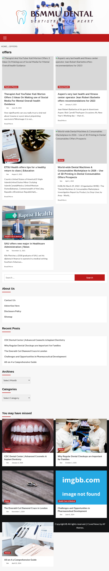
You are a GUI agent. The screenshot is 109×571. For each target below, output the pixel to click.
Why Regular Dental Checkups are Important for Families (32, 345)
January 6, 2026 (17, 463)
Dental (61, 160)
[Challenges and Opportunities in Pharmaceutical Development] (81, 488)
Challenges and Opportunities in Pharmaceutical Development (35, 356)
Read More (8, 124)
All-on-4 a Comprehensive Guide (20, 362)
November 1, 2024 (18, 511)
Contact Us (9, 300)
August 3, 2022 (17, 174)
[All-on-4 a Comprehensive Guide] (28, 539)
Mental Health (64, 87)
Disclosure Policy (12, 311)
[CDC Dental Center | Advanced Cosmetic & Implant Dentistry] (28, 436)
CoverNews (93, 524)
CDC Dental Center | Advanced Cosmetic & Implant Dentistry (34, 340)
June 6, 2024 (69, 514)
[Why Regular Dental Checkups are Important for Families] (81, 436)
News (7, 501)
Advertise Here (12, 305)
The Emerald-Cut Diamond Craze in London (25, 351)
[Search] (103, 37)
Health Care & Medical (13, 236)
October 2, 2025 (70, 463)
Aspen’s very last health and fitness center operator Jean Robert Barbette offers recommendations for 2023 (79, 97)
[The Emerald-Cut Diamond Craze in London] (28, 488)
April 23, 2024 (16, 563)
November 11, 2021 (18, 250)
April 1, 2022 (69, 181)
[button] (5, 37)
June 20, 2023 (17, 108)
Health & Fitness (11, 87)
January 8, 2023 (70, 104)
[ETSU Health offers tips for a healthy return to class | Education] (28, 147)
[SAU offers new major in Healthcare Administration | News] (28, 223)
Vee (7, 108)
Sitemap (8, 316)
